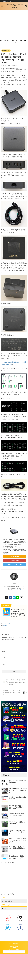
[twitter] (6, 597)
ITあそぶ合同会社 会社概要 (14, 943)
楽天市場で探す (15, 560)
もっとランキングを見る (7, 863)
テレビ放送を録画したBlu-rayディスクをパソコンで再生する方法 (18, 790)
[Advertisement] (14, 24)
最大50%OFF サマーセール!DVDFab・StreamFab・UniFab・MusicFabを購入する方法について (18, 613)
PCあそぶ (4, 1)
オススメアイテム (6, 623)
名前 (3, 651)
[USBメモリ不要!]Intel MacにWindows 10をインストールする (17, 832)
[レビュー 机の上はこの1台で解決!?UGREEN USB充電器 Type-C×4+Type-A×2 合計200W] (14, 597)
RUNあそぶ (9, 1)
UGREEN (5, 625)
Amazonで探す (15, 556)
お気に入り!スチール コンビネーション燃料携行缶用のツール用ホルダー (17, 840)
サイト (3, 664)
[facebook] (10, 597)
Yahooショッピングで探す (15, 564)
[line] (17, 597)
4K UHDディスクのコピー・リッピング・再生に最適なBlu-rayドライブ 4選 (18, 807)
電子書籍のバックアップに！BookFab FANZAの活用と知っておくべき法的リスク (17, 856)
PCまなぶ (14, 7)
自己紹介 (19, 589)
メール (4, 657)
